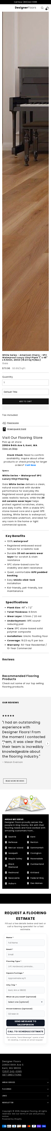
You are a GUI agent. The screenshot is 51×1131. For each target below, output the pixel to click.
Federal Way (37, 878)
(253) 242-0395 (12, 1071)
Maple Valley (15, 858)
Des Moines (36, 883)
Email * (9, 949)
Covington (35, 853)
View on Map (10, 448)
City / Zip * (11, 985)
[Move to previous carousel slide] (3, 743)
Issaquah (13, 853)
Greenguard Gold (16, 429)
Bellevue (12, 842)
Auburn (12, 883)
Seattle (12, 836)
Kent (33, 836)
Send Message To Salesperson (25, 1023)
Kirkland (34, 872)
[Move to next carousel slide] (47, 743)
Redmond (13, 872)
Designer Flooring (29, 1111)
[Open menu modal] (3, 8)
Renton (34, 842)
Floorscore (13, 423)
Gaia (5, 363)
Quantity (7, 376)
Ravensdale (36, 858)
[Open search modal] (42, 8)
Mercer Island (15, 847)
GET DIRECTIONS (11, 1074)
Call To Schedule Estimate (25, 1031)
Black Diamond (13, 865)
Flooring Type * (13, 961)
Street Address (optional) (19, 1009)
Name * (9, 937)
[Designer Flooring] (25, 7)
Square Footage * (15, 973)
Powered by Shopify (12, 1119)
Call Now (30, 465)
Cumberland (37, 864)
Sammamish (37, 847)
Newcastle (14, 878)
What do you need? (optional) (21, 997)
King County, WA (25, 825)
